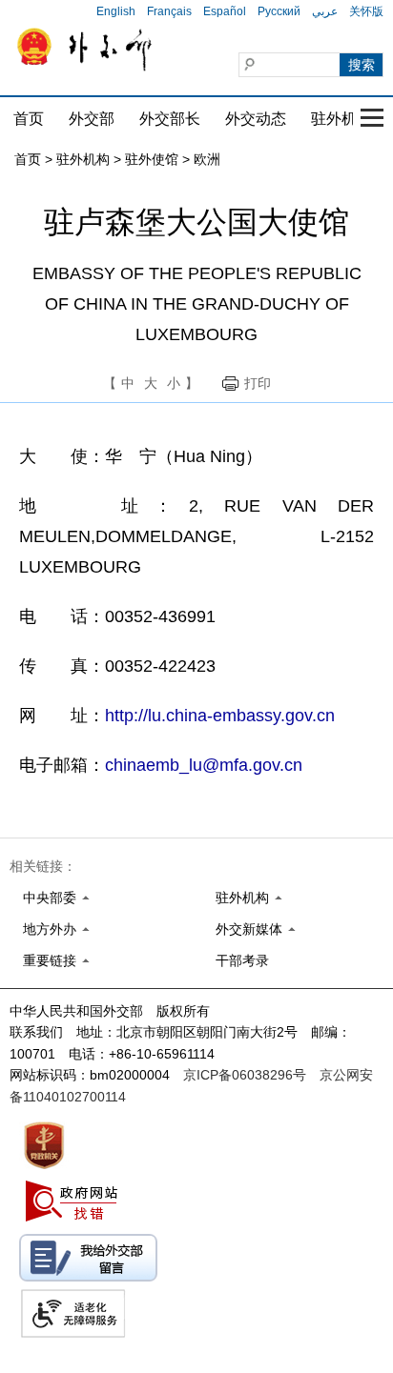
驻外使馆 (151, 159)
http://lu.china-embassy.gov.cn (220, 715)
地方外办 (49, 929)
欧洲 (207, 159)
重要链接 (49, 960)
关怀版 (366, 11)
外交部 (91, 119)
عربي (325, 11)
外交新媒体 (249, 929)
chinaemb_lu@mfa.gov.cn (203, 765)
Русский (279, 11)
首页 (28, 119)
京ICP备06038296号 (244, 1074)
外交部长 (169, 119)
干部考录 (242, 960)
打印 (257, 383)
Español (224, 11)
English (115, 11)
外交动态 (255, 119)
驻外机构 (341, 119)
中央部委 (49, 897)
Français (169, 11)
